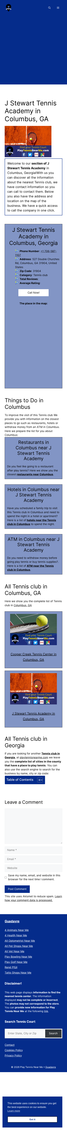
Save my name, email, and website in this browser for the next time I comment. (34, 877)
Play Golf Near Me (16, 962)
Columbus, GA (23, 605)
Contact (9, 1044)
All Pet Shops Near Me (19, 946)
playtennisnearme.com (34, 757)
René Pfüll (11, 967)
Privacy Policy (13, 1055)
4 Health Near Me (16, 935)
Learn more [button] (13, 1111)
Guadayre (12, 921)
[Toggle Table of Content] (38, 780)
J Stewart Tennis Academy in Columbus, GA (33, 716)
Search (53, 1033)
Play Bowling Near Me (18, 956)
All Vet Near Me (14, 951)
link (46, 1011)
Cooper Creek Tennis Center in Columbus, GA (34, 657)
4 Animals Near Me (17, 930)
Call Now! (34, 292)
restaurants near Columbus (35, 474)
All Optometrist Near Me (20, 940)
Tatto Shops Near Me (18, 972)
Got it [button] (32, 1119)
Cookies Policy (14, 1050)
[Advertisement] (33, 50)
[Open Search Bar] (49, 8)
